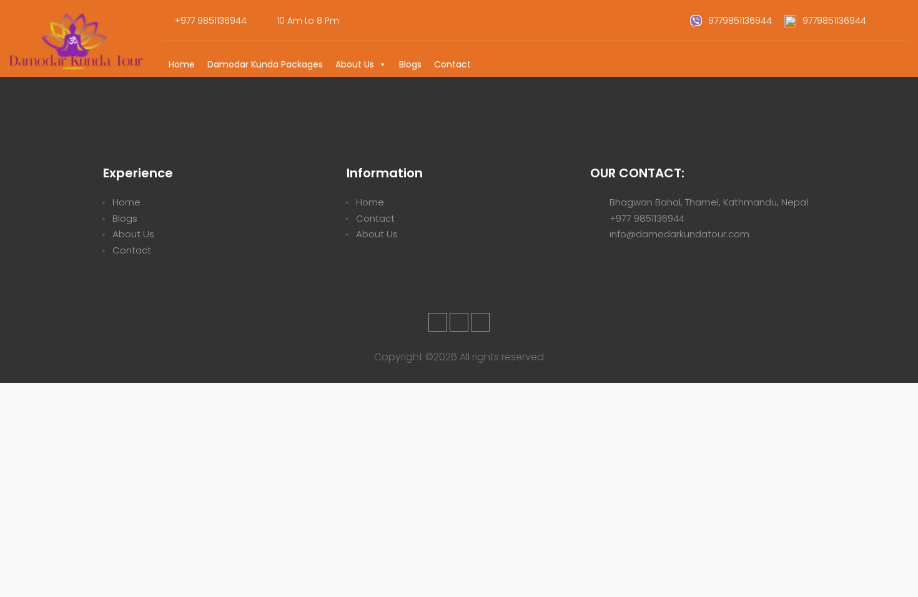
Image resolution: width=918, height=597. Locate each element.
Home (182, 64)
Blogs (410, 64)
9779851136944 (741, 20)
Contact (452, 64)
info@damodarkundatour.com (679, 233)
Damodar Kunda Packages (265, 64)
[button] (382, 64)
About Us (354, 64)
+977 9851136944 (647, 218)
